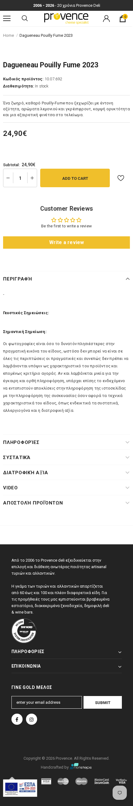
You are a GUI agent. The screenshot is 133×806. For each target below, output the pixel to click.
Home (8, 35)
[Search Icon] (25, 18)
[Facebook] (17, 719)
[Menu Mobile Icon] (7, 18)
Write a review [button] (66, 242)
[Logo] (66, 18)
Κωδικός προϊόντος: (23, 79)
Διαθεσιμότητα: (18, 86)
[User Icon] (106, 18)
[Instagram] (31, 719)
